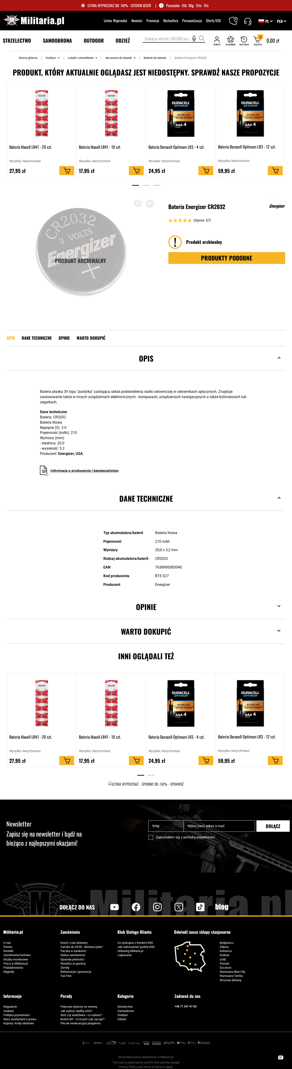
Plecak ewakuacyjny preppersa (80, 1023)
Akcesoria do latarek (118, 58)
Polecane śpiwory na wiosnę (78, 1006)
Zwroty (64, 967)
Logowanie (124, 955)
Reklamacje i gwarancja (75, 971)
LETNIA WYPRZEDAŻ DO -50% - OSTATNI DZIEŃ (119, 5)
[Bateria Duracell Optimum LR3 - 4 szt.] (181, 113)
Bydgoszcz (227, 942)
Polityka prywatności (16, 1015)
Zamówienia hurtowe (17, 955)
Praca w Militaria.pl (15, 963)
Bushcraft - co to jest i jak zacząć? (82, 1019)
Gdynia (224, 947)
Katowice (226, 951)
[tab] (146, 365)
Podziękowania (13, 967)
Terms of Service (154, 1067)
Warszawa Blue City (232, 971)
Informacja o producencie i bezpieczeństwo (84, 470)
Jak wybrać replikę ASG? (76, 1011)
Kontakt (8, 951)
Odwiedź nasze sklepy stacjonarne (202, 932)
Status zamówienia (72, 955)
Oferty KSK (213, 20)
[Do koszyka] (66, 170)
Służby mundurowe (15, 959)
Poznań (224, 963)
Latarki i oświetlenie (81, 58)
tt (193, 907)
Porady (66, 996)
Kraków (224, 955)
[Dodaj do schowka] (150, 203)
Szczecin (225, 967)
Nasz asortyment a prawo (19, 1019)
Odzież (121, 1019)
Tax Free (65, 976)
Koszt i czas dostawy (74, 942)
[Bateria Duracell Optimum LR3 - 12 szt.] (250, 113)
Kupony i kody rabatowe (18, 1023)
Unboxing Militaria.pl (130, 951)
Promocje (152, 20)
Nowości (136, 20)
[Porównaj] (138, 204)
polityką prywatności (199, 837)
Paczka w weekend (73, 951)
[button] (281, 21)
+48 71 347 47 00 (185, 1006)
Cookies (8, 1011)
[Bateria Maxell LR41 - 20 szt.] (41, 113)
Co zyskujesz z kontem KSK (135, 942)
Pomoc (8, 947)
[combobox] (174, 39)
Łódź (223, 959)
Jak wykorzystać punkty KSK (136, 947)
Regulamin (10, 1006)
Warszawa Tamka (231, 976)
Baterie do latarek (155, 58)
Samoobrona (125, 1011)
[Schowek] (230, 40)
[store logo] (33, 20)
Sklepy (236, 18)
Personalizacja (192, 20)
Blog (222, 907)
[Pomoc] (247, 21)
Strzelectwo (125, 1006)
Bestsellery (170, 20)
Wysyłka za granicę (73, 963)
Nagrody (8, 971)
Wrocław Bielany (230, 980)
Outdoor (51, 58)
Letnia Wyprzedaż (115, 20)
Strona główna (28, 58)
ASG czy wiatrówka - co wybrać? (81, 1015)
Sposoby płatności (72, 959)
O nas (7, 942)
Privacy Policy (128, 1067)
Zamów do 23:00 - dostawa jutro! (81, 947)
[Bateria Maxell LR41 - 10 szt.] (111, 113)
